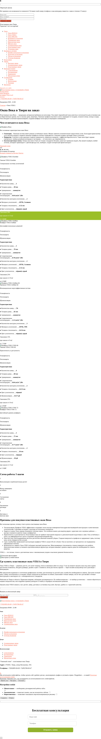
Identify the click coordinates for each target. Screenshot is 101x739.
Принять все (4, 680)
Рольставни (8, 60)
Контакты (7, 84)
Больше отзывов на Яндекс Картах (11, 153)
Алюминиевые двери (15, 65)
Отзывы (10, 79)
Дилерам (11, 83)
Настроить (13, 680)
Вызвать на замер (4, 94)
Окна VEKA (12, 35)
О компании (8, 77)
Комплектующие (9, 68)
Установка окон (13, 49)
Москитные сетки (14, 76)
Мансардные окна (14, 42)
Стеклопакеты (13, 70)
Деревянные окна (14, 40)
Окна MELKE (12, 36)
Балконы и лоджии (10, 51)
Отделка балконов (14, 58)
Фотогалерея (12, 81)
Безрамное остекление (15, 38)
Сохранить (4, 698)
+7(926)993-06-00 (6, 99)
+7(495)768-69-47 (17, 99)
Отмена (11, 698)
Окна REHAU (12, 33)
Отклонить (21, 680)
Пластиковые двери (14, 67)
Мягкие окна (12, 44)
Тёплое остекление (14, 56)
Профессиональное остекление (18, 52)
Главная (2, 105)
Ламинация (12, 74)
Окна (5, 31)
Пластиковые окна (14, 47)
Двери (6, 61)
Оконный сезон (5, 146)
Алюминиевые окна (15, 45)
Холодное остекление (15, 54)
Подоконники (12, 72)
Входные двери (13, 63)
